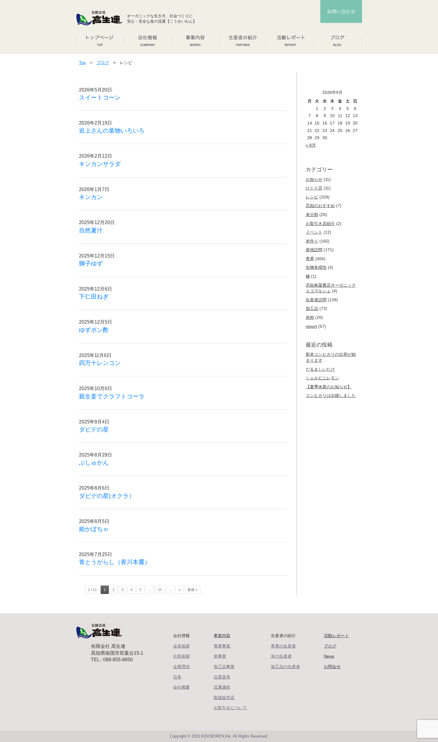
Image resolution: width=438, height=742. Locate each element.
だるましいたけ (320, 369)
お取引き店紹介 (320, 223)
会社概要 (181, 687)
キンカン (91, 197)
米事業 (220, 656)
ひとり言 (314, 188)
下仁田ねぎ (94, 296)
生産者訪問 (316, 299)
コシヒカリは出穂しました (331, 395)
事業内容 (222, 635)
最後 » (192, 590)
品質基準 (222, 677)
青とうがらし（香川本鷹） (114, 562)
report (311, 326)
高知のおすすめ (320, 205)
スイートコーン (100, 97)
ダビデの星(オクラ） (107, 496)
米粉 (310, 317)
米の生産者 (281, 656)
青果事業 (222, 646)
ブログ (103, 62)
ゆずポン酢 (94, 330)
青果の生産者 (283, 646)
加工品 (312, 308)
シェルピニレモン (322, 377)
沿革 (177, 677)
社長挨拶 (181, 656)
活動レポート (336, 635)
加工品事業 (224, 666)
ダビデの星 (94, 429)
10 (160, 590)
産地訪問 (314, 249)
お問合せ (332, 666)
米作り (312, 241)
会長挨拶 (181, 646)
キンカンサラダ (100, 164)
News (329, 656)
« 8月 (311, 145)
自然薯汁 (91, 230)
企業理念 (181, 666)
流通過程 (222, 687)
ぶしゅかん (94, 462)
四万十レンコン (100, 363)
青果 (310, 258)
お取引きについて (230, 707)
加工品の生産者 (285, 666)
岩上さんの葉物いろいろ (112, 130)
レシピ (312, 197)
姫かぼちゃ (94, 529)
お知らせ (314, 179)
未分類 (312, 214)
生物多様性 (316, 267)
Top (82, 62)
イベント (314, 232)
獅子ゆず (91, 263)
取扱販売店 (224, 697)
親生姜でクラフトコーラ (112, 396)
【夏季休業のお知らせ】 (329, 386)
